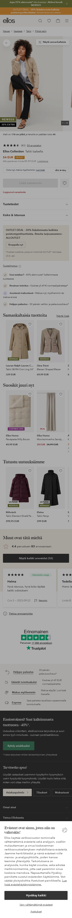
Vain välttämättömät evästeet (36, 904)
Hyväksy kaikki (36, 895)
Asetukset (36, 911)
